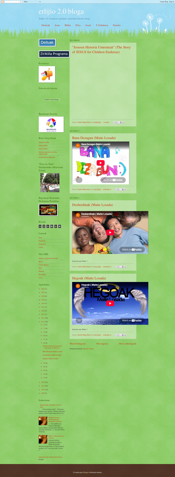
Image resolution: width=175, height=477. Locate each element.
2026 (43, 289)
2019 (43, 300)
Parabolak (42, 241)
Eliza (78, 25)
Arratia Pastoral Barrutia (47, 157)
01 (44, 377)
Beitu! (41, 261)
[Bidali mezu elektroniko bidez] (114, 122)
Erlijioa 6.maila (44, 142)
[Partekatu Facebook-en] (121, 122)
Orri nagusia (102, 343)
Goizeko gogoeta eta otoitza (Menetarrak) (48, 153)
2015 (43, 314)
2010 (43, 389)
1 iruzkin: (106, 122)
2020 (43, 296)
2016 (43, 311)
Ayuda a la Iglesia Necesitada (48, 258)
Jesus (57, 25)
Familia (116, 25)
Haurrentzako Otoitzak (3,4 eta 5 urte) (51, 406)
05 (44, 363)
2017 (43, 307)
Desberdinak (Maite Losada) (92, 204)
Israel (88, 25)
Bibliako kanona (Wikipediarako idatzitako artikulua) (55, 419)
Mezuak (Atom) (88, 348)
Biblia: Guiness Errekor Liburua (56, 437)
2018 (43, 303)
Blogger (86, 472)
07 (44, 339)
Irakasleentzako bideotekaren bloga (50, 457)
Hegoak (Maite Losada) (89, 278)
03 (44, 370)
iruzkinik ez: (107, 189)
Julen (40, 237)
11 (44, 328)
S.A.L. (41, 278)
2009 (43, 393)
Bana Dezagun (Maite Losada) (94, 137)
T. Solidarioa (102, 25)
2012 (43, 382)
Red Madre (42, 274)
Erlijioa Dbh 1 (43, 145)
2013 (43, 321)
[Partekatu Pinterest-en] (123, 122)
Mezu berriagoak (78, 343)
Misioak (41, 271)
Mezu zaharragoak (127, 343)
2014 (43, 318)
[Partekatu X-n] (119, 122)
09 (44, 335)
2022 (43, 292)
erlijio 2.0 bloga (61, 11)
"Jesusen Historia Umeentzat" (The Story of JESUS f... (52, 347)
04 (44, 366)
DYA (40, 268)
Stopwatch (42, 244)
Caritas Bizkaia (44, 265)
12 (44, 324)
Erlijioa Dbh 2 (43, 149)
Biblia (68, 25)
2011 (43, 386)
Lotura (41, 247)
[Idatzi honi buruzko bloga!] (116, 122)
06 (44, 343)
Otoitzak (46, 25)
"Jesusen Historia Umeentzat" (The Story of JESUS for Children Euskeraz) (101, 49)
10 (44, 332)
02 (44, 374)
